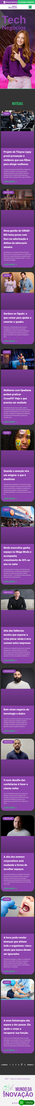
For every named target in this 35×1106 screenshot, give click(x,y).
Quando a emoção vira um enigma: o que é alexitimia (16, 475)
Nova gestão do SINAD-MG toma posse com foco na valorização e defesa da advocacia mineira (17, 239)
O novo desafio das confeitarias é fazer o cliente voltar (16, 784)
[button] (30, 7)
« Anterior (4, 1065)
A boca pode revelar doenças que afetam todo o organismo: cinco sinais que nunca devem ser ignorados (17, 945)
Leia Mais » (10, 181)
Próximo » (30, 1065)
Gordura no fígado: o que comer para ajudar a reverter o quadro (17, 317)
